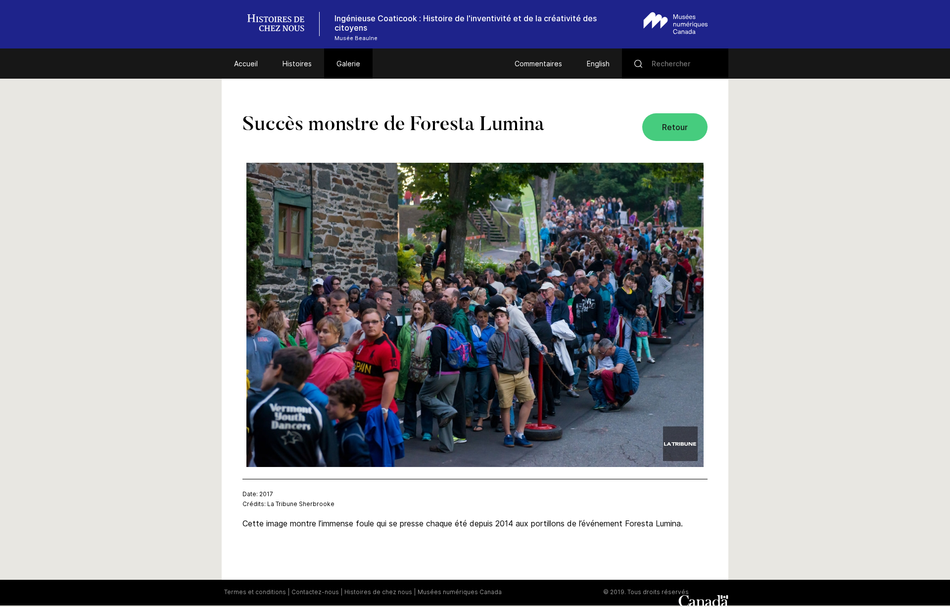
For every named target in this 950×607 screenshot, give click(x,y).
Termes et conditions (255, 592)
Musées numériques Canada (460, 592)
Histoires (297, 63)
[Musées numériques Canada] (675, 23)
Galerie (348, 63)
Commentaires (538, 63)
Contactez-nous (315, 592)
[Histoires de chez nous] (281, 24)
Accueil (246, 63)
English (598, 63)
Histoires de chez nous (378, 592)
